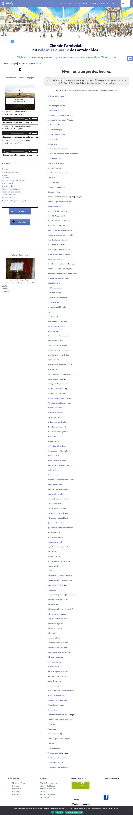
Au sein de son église (55, 130)
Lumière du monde (54, 389)
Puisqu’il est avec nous (55, 504)
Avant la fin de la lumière (56, 163)
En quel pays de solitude (56, 245)
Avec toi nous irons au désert (58, 173)
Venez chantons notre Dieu (57, 715)
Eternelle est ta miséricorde (57, 264)
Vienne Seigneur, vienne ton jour (59, 739)
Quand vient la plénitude (56, 523)
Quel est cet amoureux (55, 537)
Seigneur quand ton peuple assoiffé (60, 609)
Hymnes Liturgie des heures (13, 180)
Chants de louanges (10, 172)
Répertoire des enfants (11, 191)
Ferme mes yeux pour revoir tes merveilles (63, 273)
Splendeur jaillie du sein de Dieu (59, 652)
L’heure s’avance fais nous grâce (59, 336)
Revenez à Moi (53, 566)
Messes (5, 175)
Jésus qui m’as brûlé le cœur (57, 321)
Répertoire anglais (9, 197)
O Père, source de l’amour (57, 461)
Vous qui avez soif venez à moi (58, 767)
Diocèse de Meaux (47, 786)
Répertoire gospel (9, 194)
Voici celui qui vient (54, 753)
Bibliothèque (94, 3)
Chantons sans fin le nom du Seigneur (61, 197)
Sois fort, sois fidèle (55, 628)
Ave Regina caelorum (55, 168)
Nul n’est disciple (53, 441)
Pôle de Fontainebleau (49, 783)
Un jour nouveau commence (57, 700)
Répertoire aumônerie (11, 189)
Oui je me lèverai (53, 470)
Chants (5, 169)
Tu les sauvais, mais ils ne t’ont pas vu (61, 691)
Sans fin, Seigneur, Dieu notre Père (60, 580)
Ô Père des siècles (54, 456)
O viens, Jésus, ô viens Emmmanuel (60, 465)
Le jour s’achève (53, 360)
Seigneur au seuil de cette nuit (58, 600)
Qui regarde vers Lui (55, 542)
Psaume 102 (6, 140)
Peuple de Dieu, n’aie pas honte (59, 489)
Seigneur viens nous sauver (57, 619)
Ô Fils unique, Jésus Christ (57, 446)
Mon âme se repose (55, 413)
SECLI (42, 791)
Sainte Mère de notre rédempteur (60, 576)
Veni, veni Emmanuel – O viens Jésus (60, 719)
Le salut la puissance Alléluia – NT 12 (60, 365)
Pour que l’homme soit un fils (58, 499)
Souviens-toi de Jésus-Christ (58, 647)
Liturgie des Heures (20, 255)
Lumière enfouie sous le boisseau (59, 398)
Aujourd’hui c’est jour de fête (58, 149)
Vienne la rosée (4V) (55, 734)
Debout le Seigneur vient (56, 216)
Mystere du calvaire (55, 417)
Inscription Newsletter (16, 790)
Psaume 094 (6, 126)
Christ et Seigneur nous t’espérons (60, 202)
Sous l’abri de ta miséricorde (58, 643)
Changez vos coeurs (55, 192)
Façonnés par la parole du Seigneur (60, 269)
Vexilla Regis (52, 724)
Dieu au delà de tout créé (56, 225)
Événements (72, 3)
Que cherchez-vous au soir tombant (60, 528)
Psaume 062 (6, 111)
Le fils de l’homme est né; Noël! (59, 355)
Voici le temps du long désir (57, 758)
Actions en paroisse (48, 788)
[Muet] (30, 119)
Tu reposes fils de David (56, 695)
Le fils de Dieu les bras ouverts (58, 350)
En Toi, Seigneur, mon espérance (59, 254)
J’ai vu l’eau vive (53, 317)
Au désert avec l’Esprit (55, 125)
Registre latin (7, 186)
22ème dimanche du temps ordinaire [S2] (20, 283)
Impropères (52, 312)
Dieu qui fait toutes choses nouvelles (60, 235)
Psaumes (5, 177)
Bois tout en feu (53, 182)
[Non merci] (131, 810)
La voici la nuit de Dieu (55, 341)
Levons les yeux (53, 379)
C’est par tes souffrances (56, 187)
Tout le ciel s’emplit (54, 681)
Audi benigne (52, 144)
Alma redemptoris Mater (56, 106)
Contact (15, 786)
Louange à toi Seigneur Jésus (58, 384)
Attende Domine (53, 110)
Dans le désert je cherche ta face (59, 211)
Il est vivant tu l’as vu (55, 293)
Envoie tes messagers (55, 259)
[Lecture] (4, 119)
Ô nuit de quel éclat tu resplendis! (59, 451)
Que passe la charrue (55, 532)
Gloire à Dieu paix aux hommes (58, 278)
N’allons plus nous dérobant (58, 422)
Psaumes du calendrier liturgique (20, 78)
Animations (83, 3)
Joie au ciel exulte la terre (56, 326)
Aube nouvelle (53, 139)
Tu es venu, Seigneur (55, 686)
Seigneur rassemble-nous (57, 614)
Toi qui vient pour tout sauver (58, 671)
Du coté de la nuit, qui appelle (58, 240)
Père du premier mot (55, 484)
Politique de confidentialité (74, 812)
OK (52, 812)
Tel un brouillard (53, 667)
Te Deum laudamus (54, 662)
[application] (20, 119)
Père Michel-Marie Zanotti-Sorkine (47, 796)
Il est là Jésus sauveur (55, 288)
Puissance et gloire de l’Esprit (58, 513)
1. (18, 123)
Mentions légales (19, 783)
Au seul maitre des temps (57, 134)
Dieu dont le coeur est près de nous (60, 230)
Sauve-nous (52, 590)
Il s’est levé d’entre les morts (58, 297)
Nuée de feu (52, 436)
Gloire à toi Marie (54, 283)
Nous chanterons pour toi (57, 427)
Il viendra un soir (53, 302)
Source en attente (54, 638)
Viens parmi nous (54, 748)
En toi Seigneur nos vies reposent (59, 250)
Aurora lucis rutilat (54, 158)
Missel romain (7, 183)
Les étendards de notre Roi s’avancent (61, 374)
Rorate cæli (51, 571)
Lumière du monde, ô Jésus (57, 393)
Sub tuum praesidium (55, 657)
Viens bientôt (52, 743)
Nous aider (125, 3)
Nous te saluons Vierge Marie (58, 432)
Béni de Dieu (52, 178)
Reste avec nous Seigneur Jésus (59, 561)
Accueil (63, 3)
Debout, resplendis (54, 221)
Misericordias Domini (55, 408)
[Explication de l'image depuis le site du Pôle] (12, 42)
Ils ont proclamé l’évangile (57, 307)
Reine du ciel (52, 552)
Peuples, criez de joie (55, 494)
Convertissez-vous (54, 206)
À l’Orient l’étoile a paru (56, 96)
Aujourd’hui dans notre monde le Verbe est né (64, 154)
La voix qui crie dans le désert (58, 345)
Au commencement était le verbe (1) (60, 115)
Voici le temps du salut (55, 763)
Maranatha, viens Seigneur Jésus (59, 403)
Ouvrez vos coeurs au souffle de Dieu (61, 480)
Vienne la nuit (52, 729)
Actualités (104, 3)
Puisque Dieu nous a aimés (57, 508)
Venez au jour (52, 710)
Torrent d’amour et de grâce (58, 676)
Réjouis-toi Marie (54, 556)
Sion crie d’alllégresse (55, 624)
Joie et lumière (53, 331)
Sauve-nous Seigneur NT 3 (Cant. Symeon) (62, 595)
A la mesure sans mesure (56, 101)
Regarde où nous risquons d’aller (59, 547)
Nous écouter (115, 3)
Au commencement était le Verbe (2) (60, 120)
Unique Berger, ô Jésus (56, 705)
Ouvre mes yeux (53, 475)
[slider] (34, 118)
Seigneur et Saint (53, 604)
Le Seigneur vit (53, 369)
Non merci (59, 812)
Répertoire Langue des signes (14, 200)
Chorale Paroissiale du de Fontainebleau (66, 48)
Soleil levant (52, 633)
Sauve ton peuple (54, 585)
